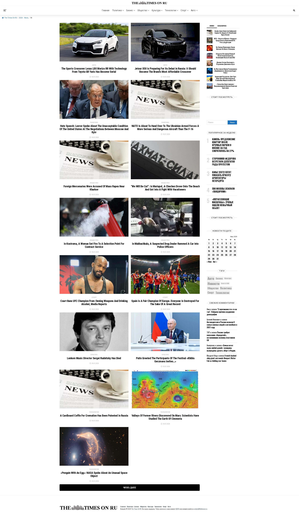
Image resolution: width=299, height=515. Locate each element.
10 (218, 247)
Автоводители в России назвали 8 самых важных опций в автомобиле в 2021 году (222, 325)
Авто (193, 10)
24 (218, 255)
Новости (213, 283)
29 (209, 258)
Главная (105, 10)
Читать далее (129, 487)
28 (235, 255)
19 (226, 251)
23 (213, 255)
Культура (156, 10)
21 (235, 251)
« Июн (209, 261)
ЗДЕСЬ (177, 509)
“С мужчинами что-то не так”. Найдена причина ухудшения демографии (222, 312)
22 (209, 255)
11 (222, 247)
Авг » (215, 261)
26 (226, 255)
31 (218, 258)
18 (222, 251)
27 (231, 255)
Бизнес (129, 10)
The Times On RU (10, 18)
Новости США (225, 283)
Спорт (183, 10)
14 (235, 247)
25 (222, 255)
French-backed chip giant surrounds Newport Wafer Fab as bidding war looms (221, 358)
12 (226, 247)
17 (218, 251)
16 (213, 251)
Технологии (170, 10)
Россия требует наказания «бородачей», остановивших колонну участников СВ (221, 336)
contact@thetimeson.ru (200, 509)
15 (209, 251)
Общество (142, 10)
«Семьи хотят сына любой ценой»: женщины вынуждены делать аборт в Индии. (221, 348)
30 (213, 258)
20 (231, 251)
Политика (117, 10)
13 (230, 247)
